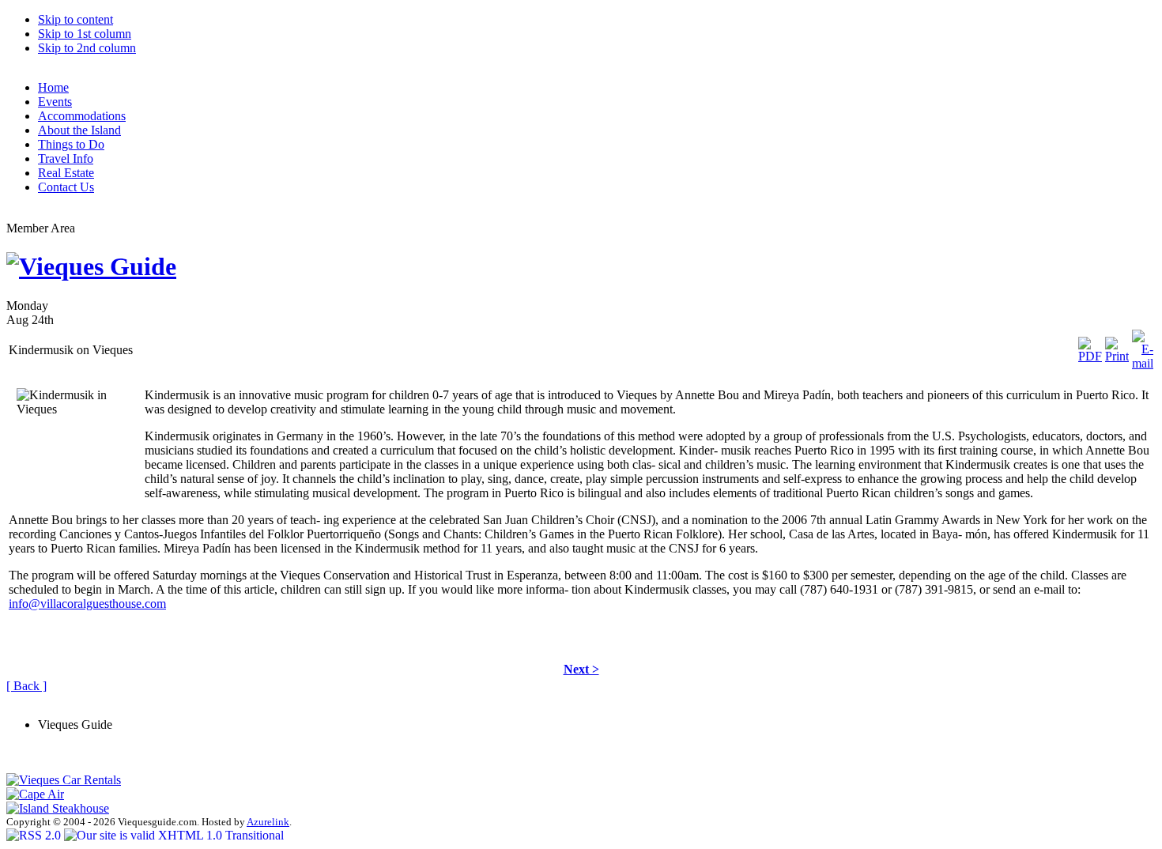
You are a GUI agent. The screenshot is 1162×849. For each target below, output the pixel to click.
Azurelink (268, 822)
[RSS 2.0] (35, 835)
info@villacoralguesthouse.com (87, 603)
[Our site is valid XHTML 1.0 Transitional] (174, 835)
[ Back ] (26, 685)
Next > (581, 669)
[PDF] (1090, 346)
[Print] (1117, 346)
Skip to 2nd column (87, 48)
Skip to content (75, 19)
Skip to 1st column (84, 33)
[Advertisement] (191, 699)
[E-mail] (1142, 346)
